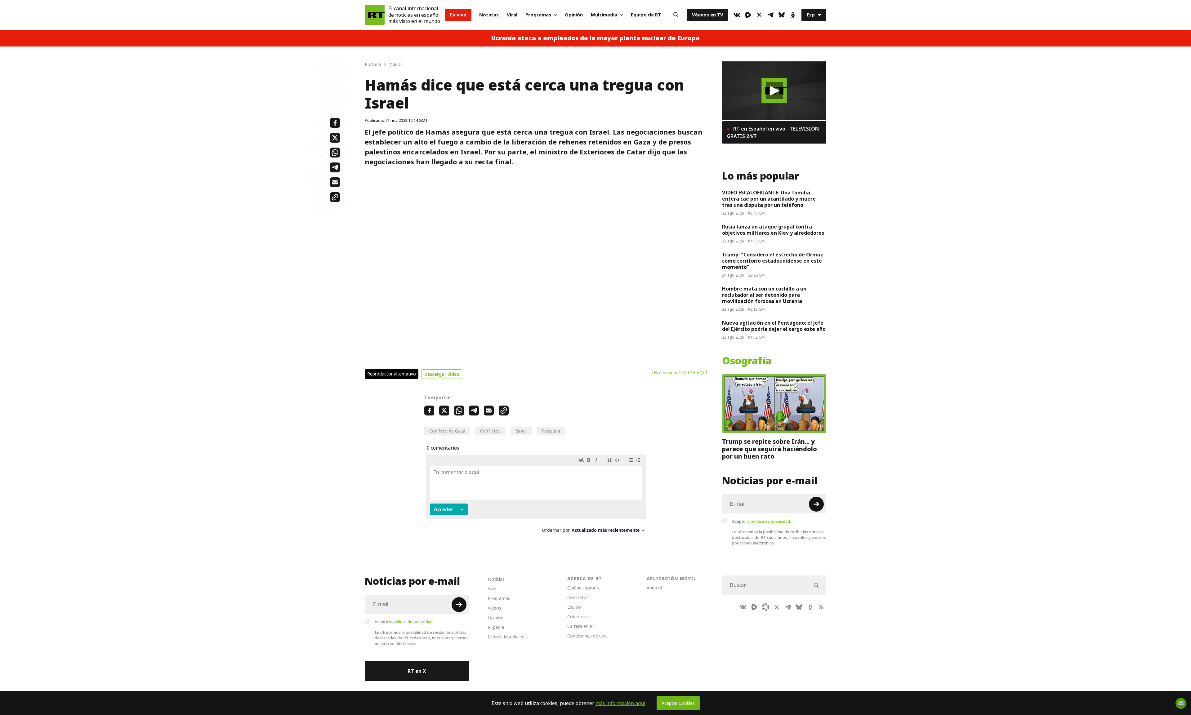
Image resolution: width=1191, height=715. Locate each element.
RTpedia (496, 627)
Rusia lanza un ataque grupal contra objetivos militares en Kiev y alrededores (773, 230)
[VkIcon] (737, 15)
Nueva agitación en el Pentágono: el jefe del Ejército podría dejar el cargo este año (774, 326)
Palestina (551, 431)
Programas (538, 14)
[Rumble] (748, 15)
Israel (521, 431)
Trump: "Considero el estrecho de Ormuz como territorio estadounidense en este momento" (772, 261)
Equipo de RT (646, 14)
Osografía (747, 361)
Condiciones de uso (587, 636)
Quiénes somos (583, 587)
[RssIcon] (821, 607)
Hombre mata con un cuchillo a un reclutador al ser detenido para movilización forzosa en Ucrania (764, 295)
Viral (512, 14)
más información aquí (620, 703)
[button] (774, 90)
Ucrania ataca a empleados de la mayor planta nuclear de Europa (595, 38)
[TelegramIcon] (770, 15)
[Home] (375, 15)
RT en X (417, 671)
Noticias (489, 14)
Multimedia (604, 14)
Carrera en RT (581, 626)
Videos (494, 608)
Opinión (574, 14)
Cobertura (577, 616)
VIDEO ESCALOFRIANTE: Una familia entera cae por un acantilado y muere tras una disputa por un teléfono (769, 199)
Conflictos (490, 431)
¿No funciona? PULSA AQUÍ (679, 372)
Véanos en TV (707, 14)
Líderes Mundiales (506, 636)
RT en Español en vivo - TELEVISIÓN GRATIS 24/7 (773, 132)
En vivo (458, 14)
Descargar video (441, 374)
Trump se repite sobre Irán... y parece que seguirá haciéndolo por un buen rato (769, 449)
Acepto (761, 521)
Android (654, 587)
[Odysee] (765, 607)
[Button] (675, 14)
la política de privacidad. (769, 521)
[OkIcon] (793, 15)
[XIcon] (759, 15)
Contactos (578, 597)
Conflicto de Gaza (447, 431)
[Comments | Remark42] (536, 495)
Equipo (574, 607)
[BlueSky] (782, 15)
